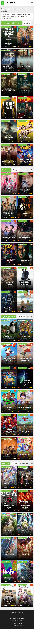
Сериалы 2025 (17, 623)
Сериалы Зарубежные (10, 23)
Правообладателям (18, 618)
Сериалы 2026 (17, 620)
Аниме (4, 463)
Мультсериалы (8, 317)
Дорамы (5, 170)
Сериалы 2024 (17, 625)
